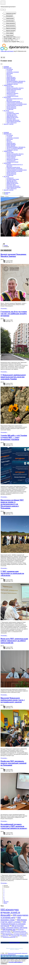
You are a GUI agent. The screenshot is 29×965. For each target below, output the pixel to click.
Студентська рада (11, 94)
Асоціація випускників (12, 96)
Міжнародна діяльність (12, 93)
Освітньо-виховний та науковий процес (17, 104)
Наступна (6, 901)
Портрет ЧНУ (10, 86)
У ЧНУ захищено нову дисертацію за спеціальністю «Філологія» (12, 573)
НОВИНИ (6, 66)
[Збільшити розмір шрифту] (19, 38)
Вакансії (9, 74)
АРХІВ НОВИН (14, 942)
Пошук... (3, 196)
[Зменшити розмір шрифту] (17, 38)
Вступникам (10, 69)
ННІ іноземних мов (9, 929)
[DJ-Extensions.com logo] (14, 50)
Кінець (5, 903)
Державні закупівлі (11, 114)
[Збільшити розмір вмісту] (19, 37)
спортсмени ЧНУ (15, 935)
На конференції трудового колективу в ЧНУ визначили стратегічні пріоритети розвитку (14, 826)
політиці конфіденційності (16, 962)
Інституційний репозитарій (13, 121)
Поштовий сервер (11, 118)
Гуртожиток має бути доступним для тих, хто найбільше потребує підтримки (14, 314)
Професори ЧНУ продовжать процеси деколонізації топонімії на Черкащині (13, 763)
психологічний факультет (20, 932)
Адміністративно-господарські (14, 105)
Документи (9, 76)
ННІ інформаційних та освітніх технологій (14, 934)
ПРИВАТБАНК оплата (12, 117)
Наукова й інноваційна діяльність (15, 88)
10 (4, 900)
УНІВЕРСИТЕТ (8, 85)
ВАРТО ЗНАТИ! (11, 80)
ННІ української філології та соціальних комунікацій (13, 923)
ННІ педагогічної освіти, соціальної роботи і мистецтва (14, 926)
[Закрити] (4, 10)
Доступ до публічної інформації (15, 82)
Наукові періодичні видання (14, 89)
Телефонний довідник (12, 84)
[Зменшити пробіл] (20, 42)
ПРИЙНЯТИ (3, 963)
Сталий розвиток (11, 92)
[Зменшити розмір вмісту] (17, 37)
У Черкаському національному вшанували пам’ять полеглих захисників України (13, 377)
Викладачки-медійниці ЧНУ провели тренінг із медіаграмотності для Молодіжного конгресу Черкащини (12, 504)
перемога (24, 935)
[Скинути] (2, 10)
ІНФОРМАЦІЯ (7, 68)
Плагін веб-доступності (7, 51)
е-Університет (10, 112)
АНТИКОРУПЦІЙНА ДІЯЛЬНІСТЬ (16, 81)
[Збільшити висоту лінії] (17, 40)
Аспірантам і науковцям (13, 72)
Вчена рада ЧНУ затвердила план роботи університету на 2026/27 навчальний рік (14, 641)
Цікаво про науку (11, 77)
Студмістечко (10, 109)
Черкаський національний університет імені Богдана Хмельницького (14, 954)
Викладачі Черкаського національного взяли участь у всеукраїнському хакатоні (13, 700)
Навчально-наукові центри (13, 101)
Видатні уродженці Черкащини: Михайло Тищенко (13, 255)
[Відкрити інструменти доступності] (3, 3)
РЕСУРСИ (6, 110)
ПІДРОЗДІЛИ (7, 97)
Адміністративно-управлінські (14, 102)
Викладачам (10, 73)
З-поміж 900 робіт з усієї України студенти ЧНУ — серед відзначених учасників (14, 437)
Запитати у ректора (8, 124)
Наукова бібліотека (11, 108)
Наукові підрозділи (11, 106)
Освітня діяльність (11, 90)
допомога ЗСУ (5, 935)
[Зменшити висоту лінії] (14, 40)
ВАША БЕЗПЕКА (11, 78)
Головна (6, 245)
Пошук (21, 196)
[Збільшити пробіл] (23, 42)
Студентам (9, 70)
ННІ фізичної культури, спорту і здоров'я (14, 921)
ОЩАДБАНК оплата (12, 116)
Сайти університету (12, 122)
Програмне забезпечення (13, 120)
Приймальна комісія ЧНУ (9, 937)
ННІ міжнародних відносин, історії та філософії (10, 912)
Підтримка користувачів (13, 113)
